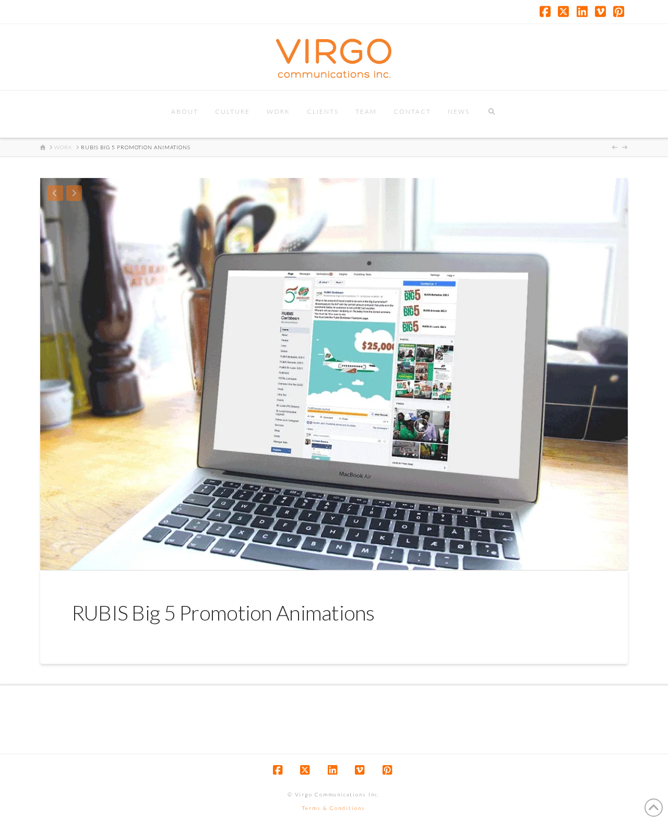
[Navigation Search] (492, 114)
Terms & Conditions (333, 808)
